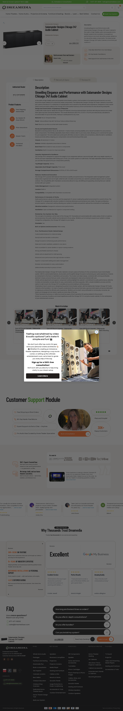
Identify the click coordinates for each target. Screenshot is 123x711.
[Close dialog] (96, 332)
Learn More (43, 376)
